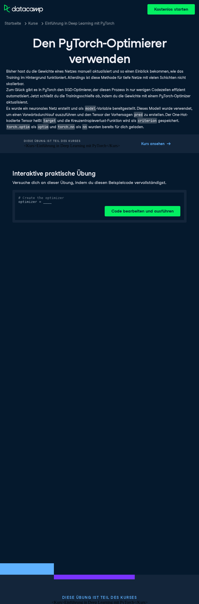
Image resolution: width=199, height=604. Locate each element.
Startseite (13, 23)
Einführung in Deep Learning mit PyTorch (79, 23)
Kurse (33, 23)
